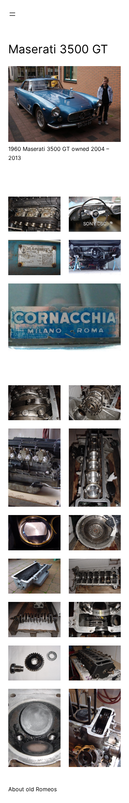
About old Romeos (32, 789)
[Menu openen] (12, 14)
